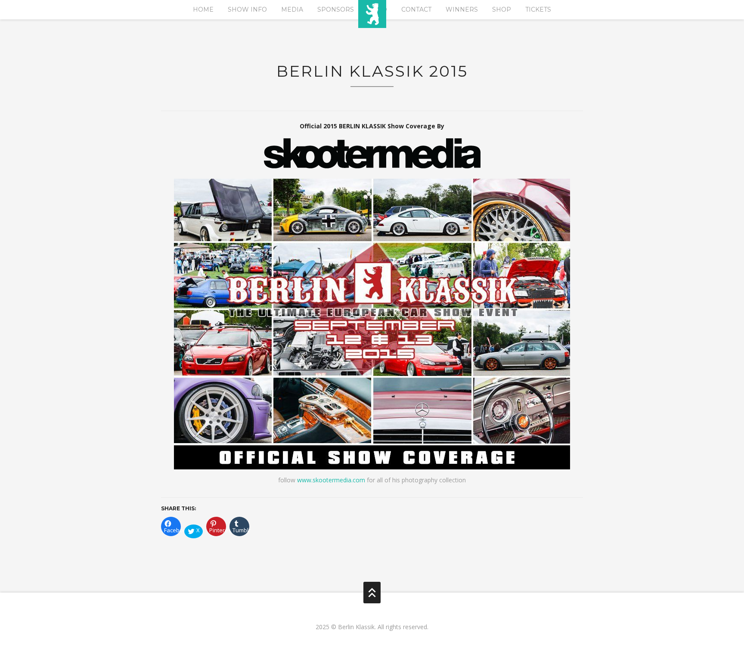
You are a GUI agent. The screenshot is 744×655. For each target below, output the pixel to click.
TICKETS (538, 9)
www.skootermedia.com (331, 480)
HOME (203, 9)
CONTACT (416, 9)
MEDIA (292, 9)
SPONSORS (335, 9)
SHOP (501, 9)
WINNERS (462, 9)
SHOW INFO (247, 9)
